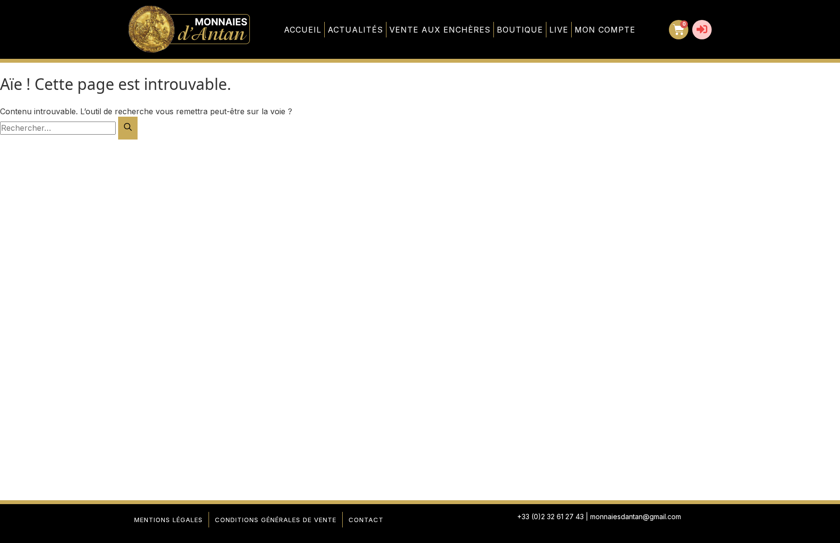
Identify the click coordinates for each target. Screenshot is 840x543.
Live (558, 30)
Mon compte (605, 30)
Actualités (355, 30)
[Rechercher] (128, 128)
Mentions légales (168, 520)
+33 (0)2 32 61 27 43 (550, 516)
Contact (366, 520)
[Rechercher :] (59, 128)
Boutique (520, 30)
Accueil (302, 30)
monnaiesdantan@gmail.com (635, 516)
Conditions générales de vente (275, 520)
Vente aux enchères (439, 30)
